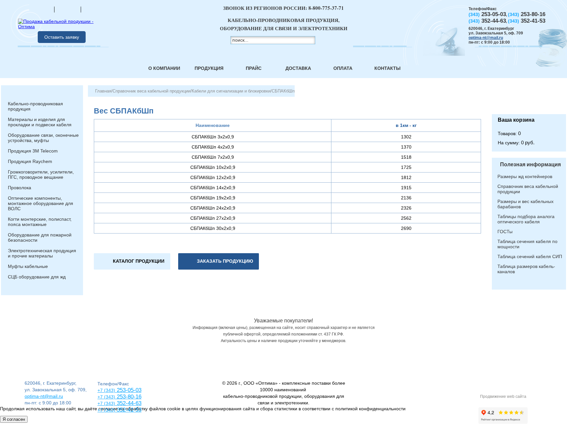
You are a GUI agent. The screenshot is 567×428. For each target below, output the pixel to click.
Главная (103, 91)
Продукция (209, 68)
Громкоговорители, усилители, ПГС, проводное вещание (41, 174)
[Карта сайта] (67, 9)
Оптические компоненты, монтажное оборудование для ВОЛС (40, 203)
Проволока (19, 187)
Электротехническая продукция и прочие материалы (42, 253)
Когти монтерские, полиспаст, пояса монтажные (40, 221)
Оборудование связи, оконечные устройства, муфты (43, 137)
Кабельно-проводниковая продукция (35, 106)
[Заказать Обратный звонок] (529, 99)
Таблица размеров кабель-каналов (526, 269)
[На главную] (41, 9)
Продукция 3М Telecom (33, 150)
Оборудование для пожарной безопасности (40, 237)
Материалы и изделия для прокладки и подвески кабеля (40, 122)
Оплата (342, 68)
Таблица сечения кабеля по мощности (527, 244)
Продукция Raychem (30, 161)
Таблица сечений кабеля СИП (529, 256)
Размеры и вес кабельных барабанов (525, 204)
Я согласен (14, 419)
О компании (164, 68)
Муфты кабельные (28, 266)
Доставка (298, 68)
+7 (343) (106, 410)
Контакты (387, 68)
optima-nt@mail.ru (486, 37)
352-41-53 (128, 410)
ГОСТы (505, 231)
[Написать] (94, 9)
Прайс (254, 68)
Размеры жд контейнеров (524, 176)
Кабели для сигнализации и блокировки (231, 91)
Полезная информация (530, 164)
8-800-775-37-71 (326, 7)
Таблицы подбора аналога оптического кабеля (526, 219)
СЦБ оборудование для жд (37, 276)
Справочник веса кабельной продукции (151, 91)
